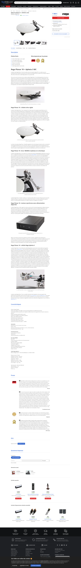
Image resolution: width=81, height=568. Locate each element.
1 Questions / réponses (25, 15)
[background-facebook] (57, 545)
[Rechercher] (60, 2)
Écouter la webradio (57, 551)
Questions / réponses (14, 550)
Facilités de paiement (14, 553)
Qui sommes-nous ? (28, 550)
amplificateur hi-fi (43, 295)
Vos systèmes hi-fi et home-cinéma (60, 550)
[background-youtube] (62, 545)
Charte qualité (28, 552)
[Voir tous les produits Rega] (65, 14)
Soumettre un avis (21, 443)
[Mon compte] (76, 2)
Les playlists (56, 552)
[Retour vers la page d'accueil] (7, 2)
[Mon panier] (78, 2)
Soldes (41, 550)
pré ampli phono (34, 295)
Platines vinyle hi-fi (15, 14)
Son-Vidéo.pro (28, 554)
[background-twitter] (60, 545)
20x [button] (55, 30)
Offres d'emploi (28, 555)
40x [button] (58, 30)
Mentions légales (13, 555)
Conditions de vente (14, 554)
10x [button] (53, 30)
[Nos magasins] (73, 2)
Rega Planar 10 (13, 299)
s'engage (29, 553)
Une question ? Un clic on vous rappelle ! (60, 33)
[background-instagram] (64, 545)
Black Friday (42, 551)
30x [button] (56, 30)
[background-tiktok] (66, 545)
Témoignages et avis (28, 551)
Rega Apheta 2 (19, 249)
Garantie (14, 552)
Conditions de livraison (14, 551)
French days (42, 552)
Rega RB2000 (34, 154)
